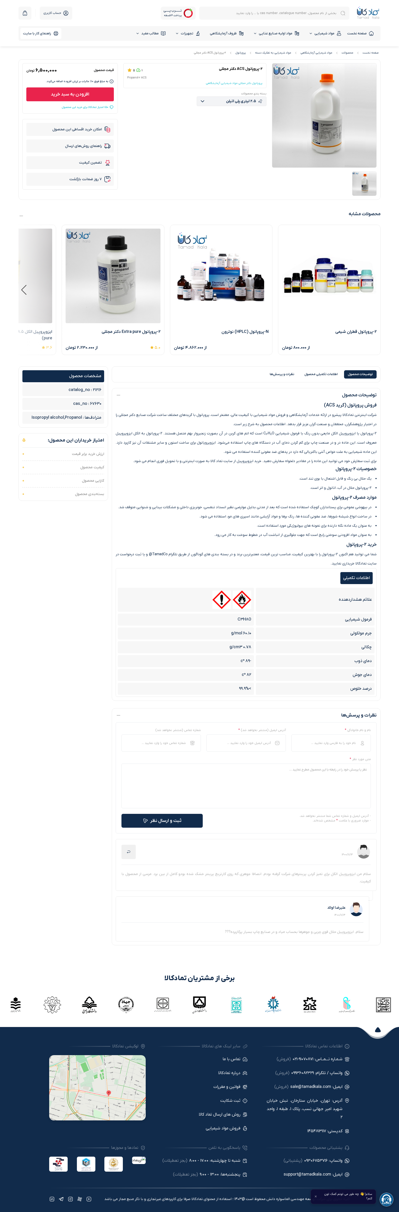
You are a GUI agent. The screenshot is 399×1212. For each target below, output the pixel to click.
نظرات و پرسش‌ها (282, 374)
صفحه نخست (357, 33)
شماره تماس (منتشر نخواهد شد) (178, 730)
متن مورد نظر (360, 759)
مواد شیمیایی (324, 33)
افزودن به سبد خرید (70, 94)
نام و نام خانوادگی (358, 730)
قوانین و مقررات (226, 1087)
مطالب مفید (150, 33)
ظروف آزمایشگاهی (223, 33)
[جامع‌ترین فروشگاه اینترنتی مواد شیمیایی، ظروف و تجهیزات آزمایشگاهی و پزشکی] (368, 13)
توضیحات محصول (360, 374)
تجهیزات (187, 33)
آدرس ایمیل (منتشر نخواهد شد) (262, 730)
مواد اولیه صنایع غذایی (275, 33)
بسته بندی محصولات (253, 94)
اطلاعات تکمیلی (321, 374)
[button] (24, 290)
